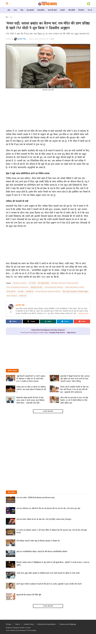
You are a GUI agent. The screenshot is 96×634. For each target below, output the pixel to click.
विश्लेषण (81, 10)
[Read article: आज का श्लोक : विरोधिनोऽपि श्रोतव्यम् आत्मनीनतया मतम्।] (10, 499)
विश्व (21, 10)
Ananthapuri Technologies (27, 630)
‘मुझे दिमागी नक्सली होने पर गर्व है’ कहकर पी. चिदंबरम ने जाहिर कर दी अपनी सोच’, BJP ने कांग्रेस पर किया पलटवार (30, 378)
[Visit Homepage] (47, 3)
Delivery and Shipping (68, 624)
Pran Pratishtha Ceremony (17, 287)
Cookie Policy (29, 624)
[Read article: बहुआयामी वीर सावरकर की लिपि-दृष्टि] (10, 596)
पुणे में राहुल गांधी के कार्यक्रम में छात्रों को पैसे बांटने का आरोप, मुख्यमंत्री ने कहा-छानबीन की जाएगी (48, 584)
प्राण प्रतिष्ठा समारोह (43, 283)
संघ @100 (30, 10)
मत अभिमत (91, 10)
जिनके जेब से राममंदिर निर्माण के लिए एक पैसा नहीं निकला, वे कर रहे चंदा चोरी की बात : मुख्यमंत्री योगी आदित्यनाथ (74, 389)
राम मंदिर (21, 291)
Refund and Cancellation (46, 624)
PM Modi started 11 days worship (65, 283)
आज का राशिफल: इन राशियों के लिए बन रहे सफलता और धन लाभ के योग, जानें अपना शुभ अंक (48, 508)
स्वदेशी (62, 10)
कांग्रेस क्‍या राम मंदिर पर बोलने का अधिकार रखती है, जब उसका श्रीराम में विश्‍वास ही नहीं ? (31, 389)
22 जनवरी (32, 283)
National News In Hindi (75, 287)
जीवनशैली (71, 10)
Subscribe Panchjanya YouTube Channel (48, 330)
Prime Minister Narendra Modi (48, 291)
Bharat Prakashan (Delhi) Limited (18, 628)
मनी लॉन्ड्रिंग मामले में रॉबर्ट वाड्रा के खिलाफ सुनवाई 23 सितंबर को (38, 541)
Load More (48, 411)
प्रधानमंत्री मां (29, 291)
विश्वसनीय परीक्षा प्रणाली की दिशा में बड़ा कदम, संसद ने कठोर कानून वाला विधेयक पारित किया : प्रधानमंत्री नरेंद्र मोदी (30, 400)
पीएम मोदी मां (11, 291)
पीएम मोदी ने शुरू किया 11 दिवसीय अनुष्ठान (75, 291)
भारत (15, 10)
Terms (17, 624)
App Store (71, 332)
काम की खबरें (52, 10)
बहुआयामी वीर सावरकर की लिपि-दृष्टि (28, 595)
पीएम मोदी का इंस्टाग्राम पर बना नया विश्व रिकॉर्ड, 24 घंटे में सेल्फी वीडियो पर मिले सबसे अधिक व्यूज (74, 400)
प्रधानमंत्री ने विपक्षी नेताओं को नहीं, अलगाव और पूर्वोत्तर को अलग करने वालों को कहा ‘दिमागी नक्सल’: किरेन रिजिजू (74, 378)
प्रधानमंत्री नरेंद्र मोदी (36, 287)
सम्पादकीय (40, 10)
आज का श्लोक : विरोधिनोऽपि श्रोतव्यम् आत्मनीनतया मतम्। (35, 497)
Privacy (8, 624)
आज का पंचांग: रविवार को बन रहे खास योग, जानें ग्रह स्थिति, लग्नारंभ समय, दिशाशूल (43, 519)
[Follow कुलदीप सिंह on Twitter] (10, 312)
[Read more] (83, 313)
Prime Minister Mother (54, 287)
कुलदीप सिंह (22, 39)
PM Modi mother (19, 283)
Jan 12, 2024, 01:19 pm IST (39, 39)
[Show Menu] (7, 3)
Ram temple (12, 296)
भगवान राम (23, 296)
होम (9, 10)
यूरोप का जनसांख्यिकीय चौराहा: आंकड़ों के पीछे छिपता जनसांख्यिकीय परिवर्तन (41, 551)
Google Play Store (57, 332)
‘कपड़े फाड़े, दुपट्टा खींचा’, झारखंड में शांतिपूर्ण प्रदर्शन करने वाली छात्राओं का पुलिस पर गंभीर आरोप (48, 573)
